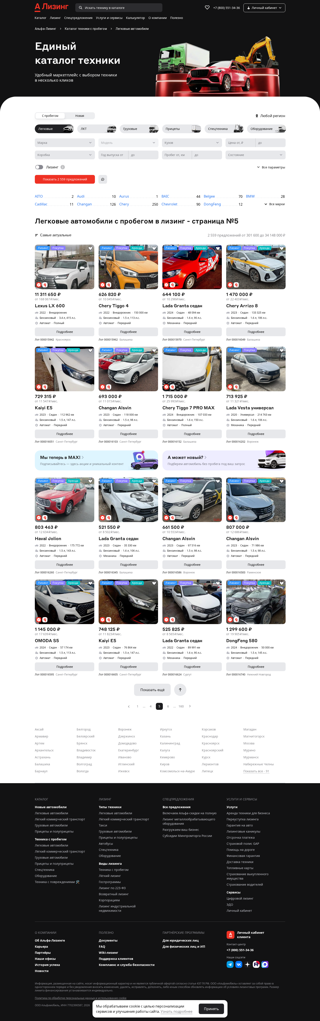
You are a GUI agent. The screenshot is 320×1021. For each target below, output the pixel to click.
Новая (79, 116)
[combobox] (65, 142)
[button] (265, 203)
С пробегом (50, 116)
